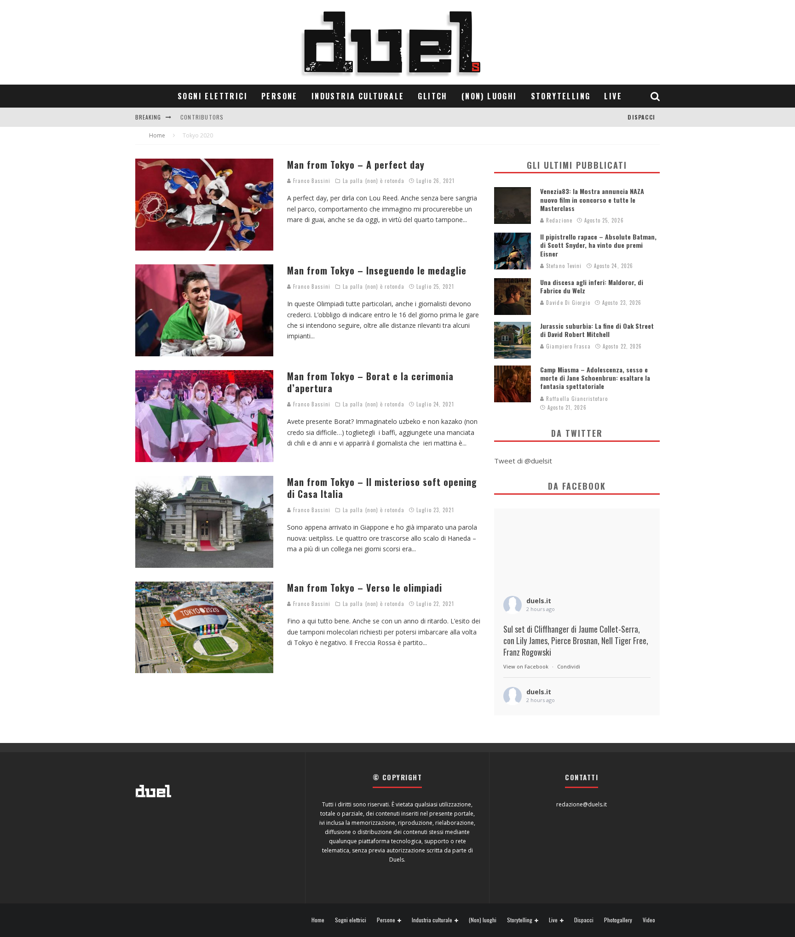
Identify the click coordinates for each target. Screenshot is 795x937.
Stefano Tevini (563, 265)
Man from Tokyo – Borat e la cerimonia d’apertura (370, 382)
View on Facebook (525, 666)
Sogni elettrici (213, 96)
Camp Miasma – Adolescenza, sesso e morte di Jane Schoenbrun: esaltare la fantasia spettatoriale (595, 378)
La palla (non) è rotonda (373, 180)
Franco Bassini (311, 180)
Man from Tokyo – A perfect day (356, 164)
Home (317, 920)
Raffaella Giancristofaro (576, 398)
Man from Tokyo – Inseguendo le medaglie (377, 270)
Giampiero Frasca (567, 346)
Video (649, 920)
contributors (202, 117)
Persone (279, 96)
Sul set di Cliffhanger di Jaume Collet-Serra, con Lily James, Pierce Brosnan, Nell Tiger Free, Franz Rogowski (575, 640)
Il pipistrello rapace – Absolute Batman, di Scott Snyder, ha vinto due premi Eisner (598, 245)
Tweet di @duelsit (523, 460)
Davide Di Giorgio (567, 302)
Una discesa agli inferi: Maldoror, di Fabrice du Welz (591, 286)
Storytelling (561, 96)
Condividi (568, 666)
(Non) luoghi (489, 96)
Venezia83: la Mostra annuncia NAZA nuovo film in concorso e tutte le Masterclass (592, 199)
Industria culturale (357, 96)
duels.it (538, 600)
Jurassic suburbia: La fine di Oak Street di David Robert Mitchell (597, 330)
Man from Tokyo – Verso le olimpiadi (364, 587)
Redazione (558, 220)
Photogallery (618, 920)
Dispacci (641, 117)
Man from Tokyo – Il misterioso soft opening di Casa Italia (382, 488)
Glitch (432, 96)
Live (613, 96)
